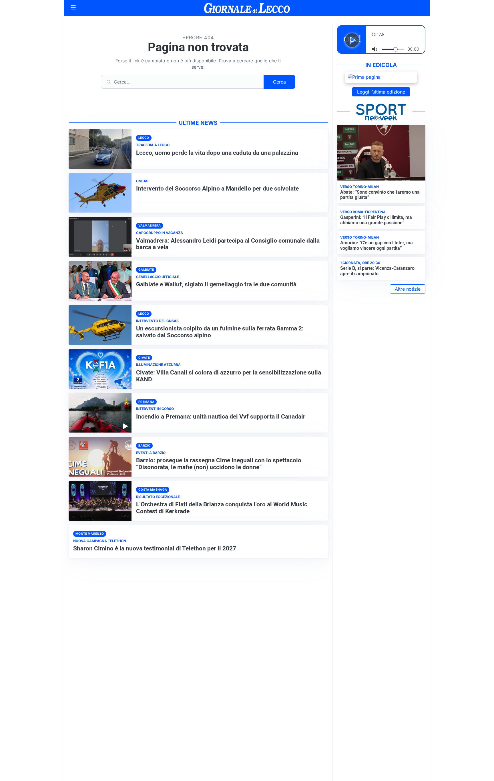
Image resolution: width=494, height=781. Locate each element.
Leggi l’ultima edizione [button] (381, 92)
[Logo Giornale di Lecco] (247, 8)
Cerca (279, 82)
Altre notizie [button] (408, 289)
